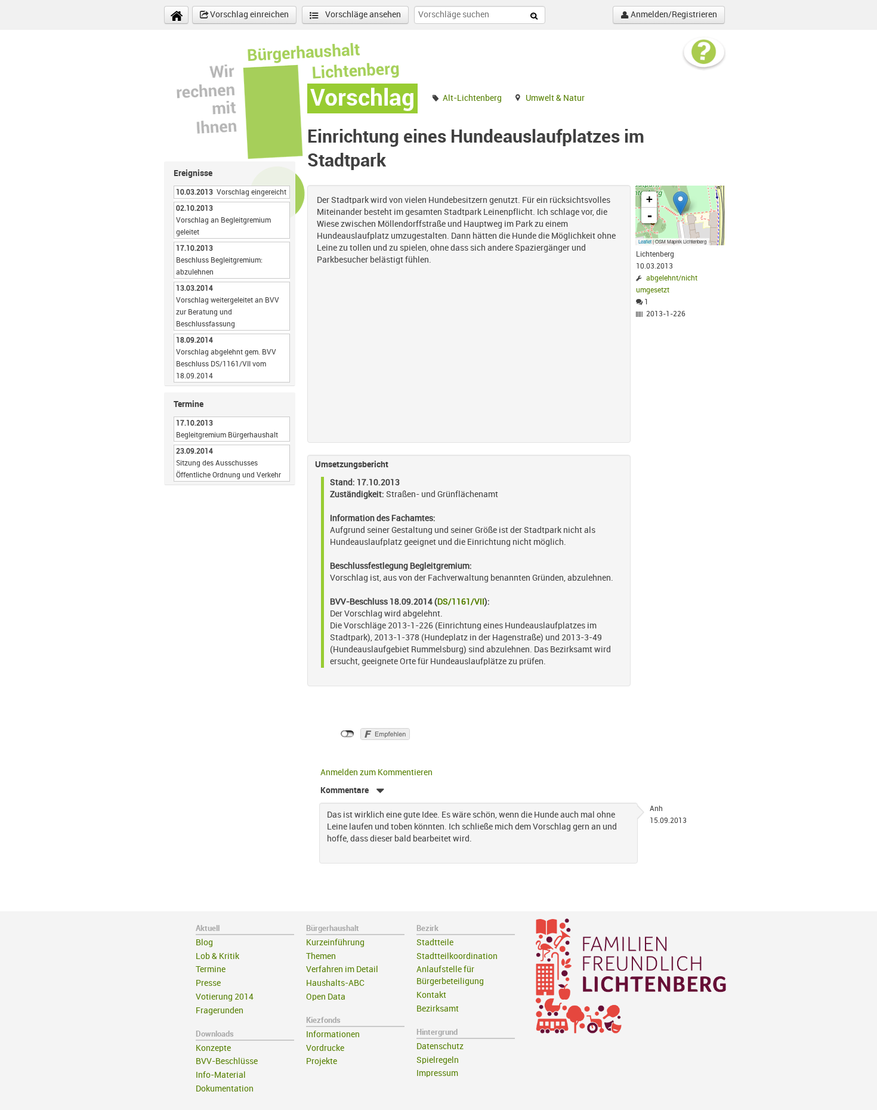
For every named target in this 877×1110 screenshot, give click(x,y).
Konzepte (213, 1048)
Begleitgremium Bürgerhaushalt (227, 435)
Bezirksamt (437, 1008)
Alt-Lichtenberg (472, 98)
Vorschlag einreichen (248, 14)
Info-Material (221, 1075)
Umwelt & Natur (555, 98)
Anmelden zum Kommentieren (376, 772)
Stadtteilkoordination (457, 956)
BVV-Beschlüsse (227, 1061)
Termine (211, 969)
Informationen (333, 1034)
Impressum (437, 1073)
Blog (204, 942)
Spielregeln (437, 1060)
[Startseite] (176, 15)
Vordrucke (325, 1048)
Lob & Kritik (217, 956)
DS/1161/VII (460, 601)
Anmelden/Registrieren (673, 14)
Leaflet (644, 241)
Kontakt (431, 995)
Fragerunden (219, 1010)
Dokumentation (225, 1088)
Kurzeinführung (335, 942)
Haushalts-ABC (335, 983)
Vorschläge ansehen (362, 14)
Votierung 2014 (225, 996)
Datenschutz (440, 1046)
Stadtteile (434, 942)
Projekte (321, 1061)
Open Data (325, 996)
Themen (321, 956)
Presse (208, 983)
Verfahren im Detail (342, 969)
